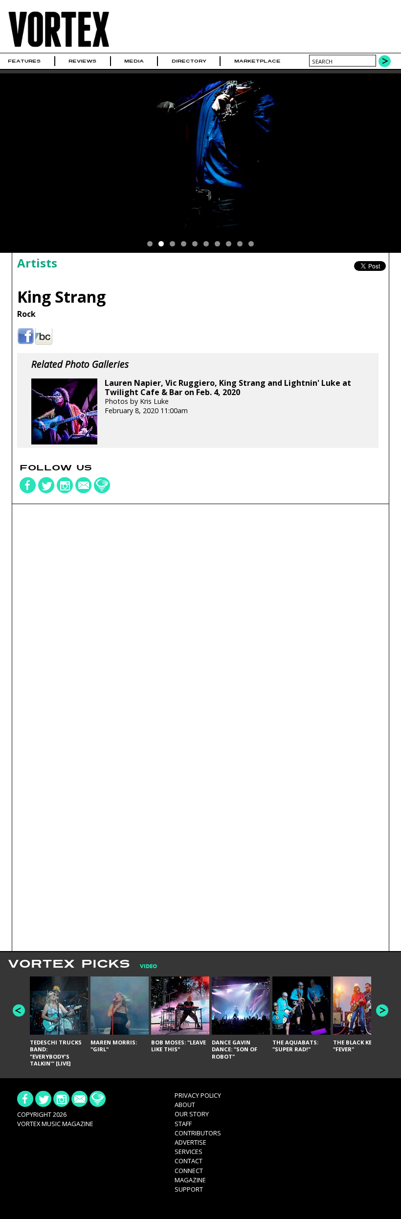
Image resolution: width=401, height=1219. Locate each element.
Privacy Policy (198, 1095)
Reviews (82, 61)
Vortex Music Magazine (55, 1123)
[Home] (59, 46)
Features (24, 61)
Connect (189, 1170)
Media (134, 61)
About (185, 1104)
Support (189, 1189)
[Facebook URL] (25, 336)
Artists (37, 263)
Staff (183, 1123)
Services (188, 1151)
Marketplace (257, 61)
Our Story (192, 1113)
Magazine (190, 1179)
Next (382, 1010)
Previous (19, 1010)
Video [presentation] (148, 966)
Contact (188, 1160)
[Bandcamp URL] (43, 336)
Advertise (190, 1142)
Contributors (198, 1133)
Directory (189, 61)
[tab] (143, 966)
